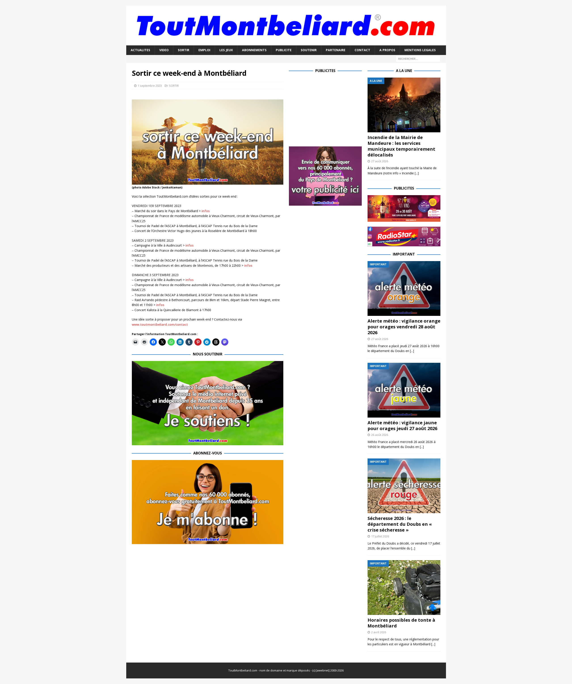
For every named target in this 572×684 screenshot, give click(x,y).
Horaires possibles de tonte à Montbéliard (401, 623)
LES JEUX (226, 50)
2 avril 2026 (378, 632)
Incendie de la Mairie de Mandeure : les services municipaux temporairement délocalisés (401, 146)
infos (206, 211)
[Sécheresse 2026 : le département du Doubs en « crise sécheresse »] (404, 485)
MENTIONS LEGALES (420, 50)
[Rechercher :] (418, 58)
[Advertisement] (326, 109)
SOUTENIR (309, 50)
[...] (417, 173)
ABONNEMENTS (254, 50)
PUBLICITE (284, 50)
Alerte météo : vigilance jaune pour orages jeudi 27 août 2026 (402, 425)
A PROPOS (387, 50)
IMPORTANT (404, 254)
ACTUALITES (140, 50)
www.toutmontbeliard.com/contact (160, 324)
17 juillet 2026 (380, 536)
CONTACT (362, 50)
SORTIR (183, 50)
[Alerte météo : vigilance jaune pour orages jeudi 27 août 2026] (404, 390)
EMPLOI (204, 50)
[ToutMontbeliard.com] (286, 43)
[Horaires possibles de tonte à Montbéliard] (404, 587)
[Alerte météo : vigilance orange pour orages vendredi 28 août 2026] (404, 288)
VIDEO (164, 50)
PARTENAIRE (335, 50)
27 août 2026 (379, 161)
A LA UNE (404, 70)
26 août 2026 (379, 435)
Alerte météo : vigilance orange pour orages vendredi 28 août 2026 (404, 327)
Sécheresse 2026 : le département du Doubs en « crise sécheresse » (400, 524)
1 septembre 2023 (150, 86)
